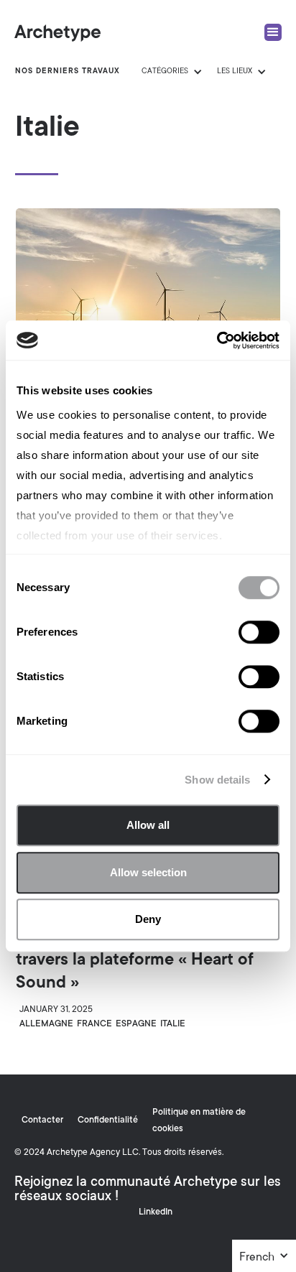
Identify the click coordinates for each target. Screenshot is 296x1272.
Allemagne (46, 1024)
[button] (264, 1257)
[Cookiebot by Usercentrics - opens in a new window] (216, 340)
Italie (172, 1024)
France (94, 1024)
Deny (148, 919)
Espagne (136, 1024)
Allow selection (148, 872)
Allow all (148, 825)
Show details (217, 780)
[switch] (259, 632)
